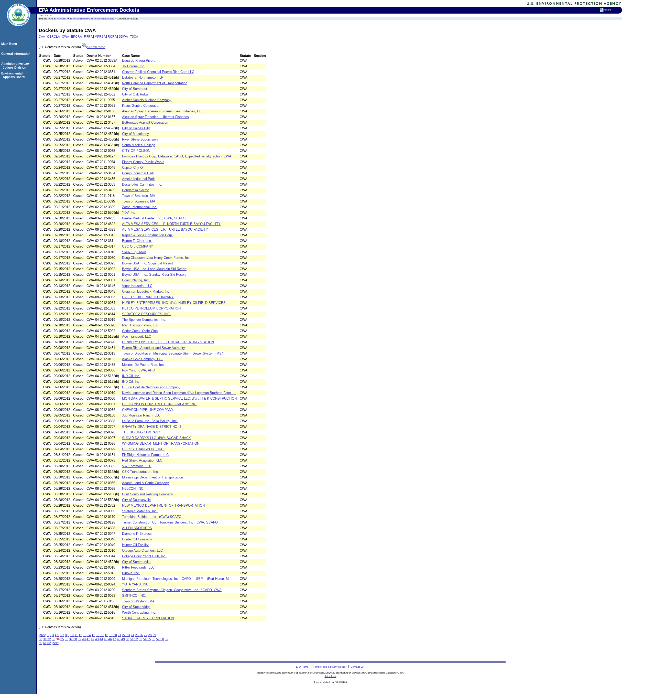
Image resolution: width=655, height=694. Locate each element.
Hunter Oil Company (137, 539)
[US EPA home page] (18, 29)
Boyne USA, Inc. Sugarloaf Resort (147, 263)
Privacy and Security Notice (329, 666)
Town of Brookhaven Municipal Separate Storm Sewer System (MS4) (173, 353)
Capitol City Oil (133, 167)
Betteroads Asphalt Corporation (145, 122)
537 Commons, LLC (136, 466)
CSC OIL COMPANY (137, 246)
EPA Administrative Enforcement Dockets (92, 18)
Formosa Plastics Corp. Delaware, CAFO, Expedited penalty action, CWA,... (178, 156)
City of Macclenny (135, 134)
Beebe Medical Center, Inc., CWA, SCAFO (153, 218)
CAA (42, 36)
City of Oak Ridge (135, 94)
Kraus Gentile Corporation (141, 106)
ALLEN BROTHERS (137, 528)
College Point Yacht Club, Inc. (144, 556)
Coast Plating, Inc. (136, 280)
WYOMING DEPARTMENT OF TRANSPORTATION (160, 443)
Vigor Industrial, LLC (137, 286)
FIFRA (88, 36)
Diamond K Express (137, 534)
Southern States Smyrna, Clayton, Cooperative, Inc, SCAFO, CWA (172, 590)
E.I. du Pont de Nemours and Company (151, 387)
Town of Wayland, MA (138, 601)
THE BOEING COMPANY (141, 432)
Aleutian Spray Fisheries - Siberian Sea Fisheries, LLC (162, 111)
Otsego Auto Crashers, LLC (142, 550)
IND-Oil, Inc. (131, 376)
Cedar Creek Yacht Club (140, 331)
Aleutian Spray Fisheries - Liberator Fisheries (155, 117)
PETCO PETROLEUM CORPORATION (151, 308)
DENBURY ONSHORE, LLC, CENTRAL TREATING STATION (168, 342)
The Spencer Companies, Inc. (144, 320)
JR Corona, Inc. (133, 66)
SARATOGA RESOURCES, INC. (146, 314)
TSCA (134, 36)
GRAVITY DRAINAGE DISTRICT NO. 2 (151, 427)
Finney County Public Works (143, 162)
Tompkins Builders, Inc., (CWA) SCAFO (151, 517)
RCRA (112, 36)
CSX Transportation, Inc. (140, 472)
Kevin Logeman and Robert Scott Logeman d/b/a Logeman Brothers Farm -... (179, 393)
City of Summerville (136, 562)
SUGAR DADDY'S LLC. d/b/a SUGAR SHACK (156, 438)
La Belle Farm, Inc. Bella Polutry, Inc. (150, 421)
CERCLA (53, 36)
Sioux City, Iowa (134, 252)
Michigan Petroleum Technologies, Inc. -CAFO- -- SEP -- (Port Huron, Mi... (177, 579)
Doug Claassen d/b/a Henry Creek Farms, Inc (156, 258)
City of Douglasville (136, 500)
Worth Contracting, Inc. (139, 612)
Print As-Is (330, 676)
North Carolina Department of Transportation (154, 83)
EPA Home (60, 18)
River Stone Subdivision (140, 139)
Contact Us (45, 15)
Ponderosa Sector (135, 190)
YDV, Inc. (129, 213)
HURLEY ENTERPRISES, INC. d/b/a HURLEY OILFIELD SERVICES (174, 303)
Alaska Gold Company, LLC (142, 359)
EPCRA (76, 36)
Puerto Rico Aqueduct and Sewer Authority (153, 348)
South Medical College (138, 145)
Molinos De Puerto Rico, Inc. (143, 365)
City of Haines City (136, 128)
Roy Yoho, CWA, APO (138, 370)
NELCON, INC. (133, 488)
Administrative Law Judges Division (16, 65)
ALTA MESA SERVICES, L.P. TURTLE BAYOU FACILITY (165, 229)
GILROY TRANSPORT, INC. (143, 449)
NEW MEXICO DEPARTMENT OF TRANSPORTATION (163, 505)
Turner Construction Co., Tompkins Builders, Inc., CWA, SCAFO (170, 522)
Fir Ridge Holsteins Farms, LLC (145, 455)
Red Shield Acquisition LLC (142, 460)
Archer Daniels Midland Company (146, 100)
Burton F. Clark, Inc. (137, 241)
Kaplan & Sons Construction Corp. (147, 235)
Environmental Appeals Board (14, 75)
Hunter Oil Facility (135, 545)
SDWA (123, 36)
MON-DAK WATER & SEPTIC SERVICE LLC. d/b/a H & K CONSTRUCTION (179, 398)
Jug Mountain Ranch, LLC (141, 415)
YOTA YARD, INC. (135, 584)
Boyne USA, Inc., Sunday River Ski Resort (154, 274)
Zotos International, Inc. (139, 207)
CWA (65, 36)
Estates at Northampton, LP (142, 77)
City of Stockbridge (136, 607)
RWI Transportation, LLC (140, 325)
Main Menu (10, 44)
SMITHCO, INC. (134, 595)
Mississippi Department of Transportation (152, 477)
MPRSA (100, 36)
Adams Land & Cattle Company (145, 483)
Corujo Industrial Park (138, 173)
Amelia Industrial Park (138, 179)
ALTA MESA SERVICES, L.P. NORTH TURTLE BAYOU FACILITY (171, 224)
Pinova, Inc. (131, 573)
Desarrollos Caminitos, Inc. (142, 184)
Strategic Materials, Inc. (140, 511)
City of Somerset (134, 89)
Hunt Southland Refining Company (147, 494)
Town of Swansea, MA (138, 201)
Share (607, 9)
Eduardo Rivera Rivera (138, 60)
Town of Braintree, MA (138, 196)
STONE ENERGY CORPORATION (148, 618)
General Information (16, 54)
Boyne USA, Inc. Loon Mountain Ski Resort (154, 269)
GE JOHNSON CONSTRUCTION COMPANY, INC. (159, 404)
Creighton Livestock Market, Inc (145, 291)
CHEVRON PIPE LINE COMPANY (147, 410)
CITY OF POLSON (136, 151)
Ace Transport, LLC (136, 336)
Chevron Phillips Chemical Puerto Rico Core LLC (158, 72)
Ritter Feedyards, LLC (138, 567)
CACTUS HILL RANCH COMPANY (148, 297)
